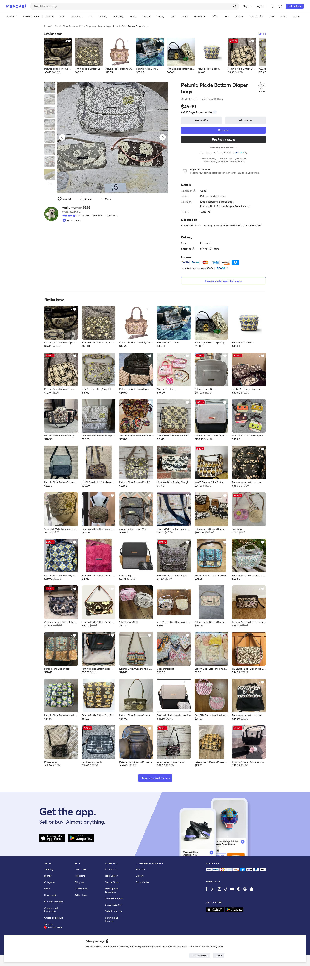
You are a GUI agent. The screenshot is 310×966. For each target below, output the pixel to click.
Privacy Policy (216, 946)
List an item (294, 6)
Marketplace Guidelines (111, 890)
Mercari (48, 26)
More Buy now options (221, 147)
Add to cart (245, 120)
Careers (140, 875)
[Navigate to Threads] (245, 889)
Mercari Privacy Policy (212, 161)
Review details (199, 955)
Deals (47, 888)
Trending (48, 869)
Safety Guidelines (114, 898)
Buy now (223, 130)
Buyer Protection (113, 904)
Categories (49, 882)
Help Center (111, 875)
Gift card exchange (54, 901)
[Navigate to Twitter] (213, 889)
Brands (47, 875)
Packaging (80, 875)
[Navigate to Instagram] (219, 889)
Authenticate (81, 895)
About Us (140, 869)
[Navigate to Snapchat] (251, 889)
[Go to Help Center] (194, 190)
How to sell (80, 869)
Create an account (53, 917)
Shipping (79, 882)
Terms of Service (237, 161)
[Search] (235, 6)
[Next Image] (162, 137)
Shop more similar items (155, 778)
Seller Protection (113, 911)
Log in (259, 6)
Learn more (253, 172)
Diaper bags (104, 26)
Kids (81, 26)
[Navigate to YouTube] (232, 889)
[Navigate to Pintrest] (238, 889)
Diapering (91, 26)
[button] (273, 6)
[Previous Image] (62, 137)
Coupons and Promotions (51, 909)
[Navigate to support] (209, 869)
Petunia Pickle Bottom (65, 26)
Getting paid (81, 888)
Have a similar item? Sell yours (223, 280)
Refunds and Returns (111, 919)
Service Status (112, 882)
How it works (50, 895)
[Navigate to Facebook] (206, 889)
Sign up (247, 6)
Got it (219, 955)
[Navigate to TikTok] (225, 889)
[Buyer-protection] (215, 112)
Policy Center (142, 882)
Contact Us (110, 869)
